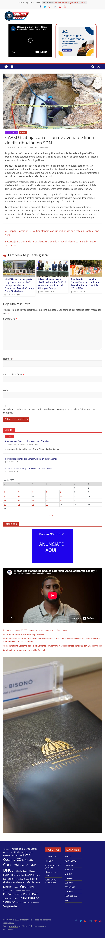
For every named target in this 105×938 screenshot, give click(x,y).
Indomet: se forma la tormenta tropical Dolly (23, 634)
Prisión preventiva (23, 891)
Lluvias (6, 882)
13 (47, 496)
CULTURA (69, 882)
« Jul (51, 515)
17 (5, 500)
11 (19, 496)
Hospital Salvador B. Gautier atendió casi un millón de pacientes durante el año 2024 (52, 233)
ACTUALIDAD (12, 132)
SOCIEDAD (69, 891)
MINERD (8, 887)
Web (5, 390)
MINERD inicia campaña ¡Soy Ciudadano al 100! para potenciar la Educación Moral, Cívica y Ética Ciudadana (19, 285)
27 (47, 504)
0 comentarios (43, 147)
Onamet (27, 886)
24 (5, 504)
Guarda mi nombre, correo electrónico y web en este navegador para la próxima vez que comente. (49, 411)
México (16, 887)
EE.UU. (32, 871)
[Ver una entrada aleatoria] (99, 66)
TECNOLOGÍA (71, 896)
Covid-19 (31, 865)
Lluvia (33, 878)
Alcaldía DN (7, 852)
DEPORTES (69, 878)
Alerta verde (20, 852)
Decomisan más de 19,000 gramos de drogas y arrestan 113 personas (35, 630)
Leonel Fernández (21, 879)
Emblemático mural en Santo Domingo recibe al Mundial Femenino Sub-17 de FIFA (85, 284)
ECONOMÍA (70, 887)
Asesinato (7, 855)
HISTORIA (49, 861)
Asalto (31, 852)
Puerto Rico (7, 899)
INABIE (28, 875)
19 (33, 500)
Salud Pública (29, 898)
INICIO (68, 856)
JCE (4, 878)
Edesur (25, 871)
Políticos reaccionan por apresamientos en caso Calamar (31, 458)
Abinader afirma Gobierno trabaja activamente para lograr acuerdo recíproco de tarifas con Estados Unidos (52, 645)
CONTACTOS (50, 856)
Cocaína (9, 859)
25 (19, 504)
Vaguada (10, 906)
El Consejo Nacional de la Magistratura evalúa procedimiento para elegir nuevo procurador (50, 243)
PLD (12, 890)
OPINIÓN (69, 865)
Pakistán (6, 891)
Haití (6, 875)
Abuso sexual (18, 848)
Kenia (10, 878)
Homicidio (17, 875)
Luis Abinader (18, 882)
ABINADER (6, 849)
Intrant (36, 875)
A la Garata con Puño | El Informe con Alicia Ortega (28, 468)
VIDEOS (9, 436)
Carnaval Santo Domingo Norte (27, 441)
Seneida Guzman (27, 147)
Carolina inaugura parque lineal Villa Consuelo (24, 650)
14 (61, 496)
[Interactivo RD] (6, 66)
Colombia (29, 860)
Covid (23, 865)
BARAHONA (17, 855)
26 (33, 504)
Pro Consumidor (12, 894)
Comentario (10, 318)
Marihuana (33, 882)
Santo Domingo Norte (24, 902)
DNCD (8, 870)
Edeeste (19, 871)
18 (19, 500)
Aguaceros (32, 848)
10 (5, 496)
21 (61, 500)
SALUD (15, 899)
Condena (11, 864)
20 (47, 500)
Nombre (8, 358)
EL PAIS (23, 132)
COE (20, 859)
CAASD (26, 855)
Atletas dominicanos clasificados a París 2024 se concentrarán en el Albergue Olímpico (52, 284)
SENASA (36, 902)
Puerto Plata (30, 894)
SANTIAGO (9, 902)
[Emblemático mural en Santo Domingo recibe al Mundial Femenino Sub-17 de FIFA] (86, 261)
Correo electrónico (13, 374)
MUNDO (68, 874)
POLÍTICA (69, 869)
